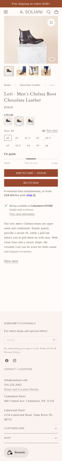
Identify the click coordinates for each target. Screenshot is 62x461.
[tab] (9, 71)
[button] (5, 11)
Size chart (52, 130)
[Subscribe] (53, 339)
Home (7, 85)
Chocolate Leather (30, 85)
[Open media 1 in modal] (51, 22)
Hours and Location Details (21, 389)
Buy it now (31, 182)
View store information (21, 213)
